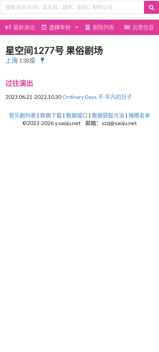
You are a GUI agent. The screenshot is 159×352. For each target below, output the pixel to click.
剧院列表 (103, 27)
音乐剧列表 (22, 115)
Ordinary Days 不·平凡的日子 (97, 96)
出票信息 (143, 27)
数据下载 (51, 115)
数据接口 (77, 115)
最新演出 (24, 27)
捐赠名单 (139, 115)
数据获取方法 (108, 115)
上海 (11, 60)
